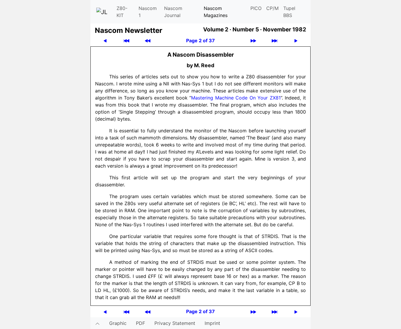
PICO (256, 8)
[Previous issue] (148, 40)
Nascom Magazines (216, 11)
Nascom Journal (173, 11)
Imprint (212, 323)
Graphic (118, 323)
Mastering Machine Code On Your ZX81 (236, 98)
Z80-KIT (122, 11)
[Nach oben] (97, 323)
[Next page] (296, 40)
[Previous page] (105, 40)
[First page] (127, 40)
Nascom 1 (148, 11)
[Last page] (274, 40)
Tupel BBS (289, 11)
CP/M (272, 8)
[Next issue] (253, 40)
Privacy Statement (174, 323)
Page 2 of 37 (200, 40)
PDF (140, 323)
